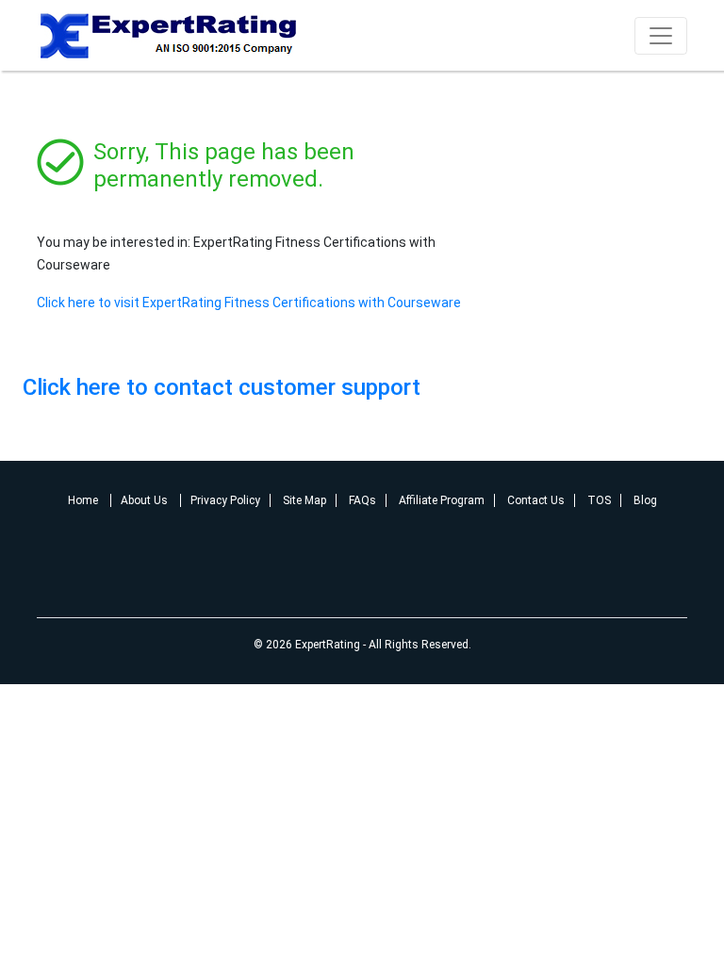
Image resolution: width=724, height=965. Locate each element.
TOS (599, 500)
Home (84, 500)
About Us (146, 500)
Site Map (304, 500)
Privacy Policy (225, 500)
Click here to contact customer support (221, 387)
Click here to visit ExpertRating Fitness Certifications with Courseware (249, 302)
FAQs (362, 500)
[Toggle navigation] (660, 36)
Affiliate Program (442, 500)
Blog (645, 500)
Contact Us (536, 500)
